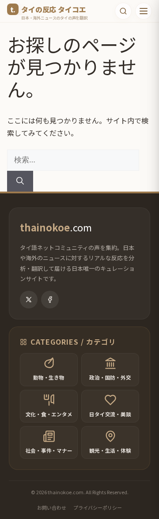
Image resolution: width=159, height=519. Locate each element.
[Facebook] (50, 299)
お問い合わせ (51, 507)
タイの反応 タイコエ (53, 9)
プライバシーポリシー (97, 507)
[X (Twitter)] (29, 299)
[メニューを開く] (143, 11)
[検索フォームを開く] (123, 11)
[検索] (20, 181)
